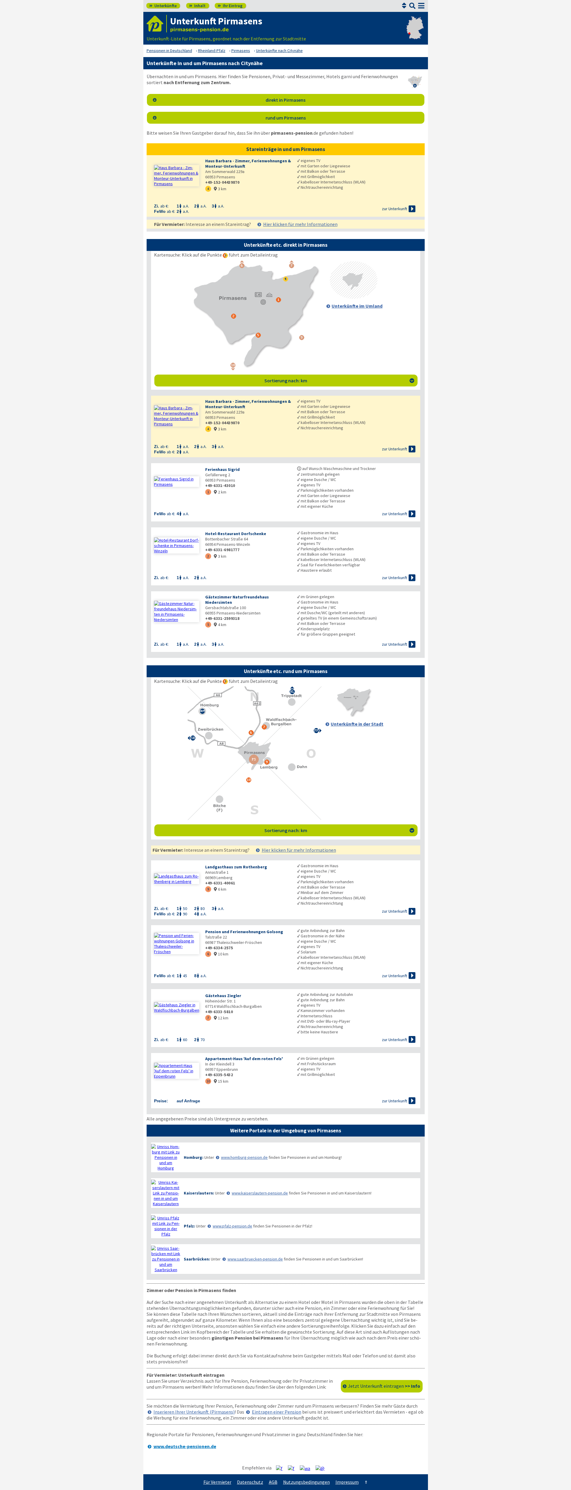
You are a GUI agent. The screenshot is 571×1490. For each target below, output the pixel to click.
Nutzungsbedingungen (306, 1482)
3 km (220, 188)
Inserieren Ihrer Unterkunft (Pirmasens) (194, 1412)
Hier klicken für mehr (300, 224)
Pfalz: (189, 1226)
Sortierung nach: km (339, 380)
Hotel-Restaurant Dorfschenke (235, 533)
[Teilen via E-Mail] (322, 1468)
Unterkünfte (163, 5)
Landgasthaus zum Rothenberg (236, 867)
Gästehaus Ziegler (223, 995)
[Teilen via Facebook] (281, 1468)
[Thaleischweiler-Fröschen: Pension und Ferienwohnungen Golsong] (176, 943)
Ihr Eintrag (230, 5)
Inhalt (197, 5)
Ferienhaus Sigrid (222, 469)
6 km (220, 889)
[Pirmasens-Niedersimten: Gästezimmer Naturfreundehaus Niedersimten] (176, 611)
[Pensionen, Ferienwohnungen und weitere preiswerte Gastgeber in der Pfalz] (166, 1226)
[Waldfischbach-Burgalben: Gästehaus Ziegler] (176, 1007)
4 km (220, 624)
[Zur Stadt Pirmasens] (353, 715)
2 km (220, 492)
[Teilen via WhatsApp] (307, 1468)
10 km (221, 954)
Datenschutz (250, 1482)
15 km (221, 1081)
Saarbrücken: (197, 1259)
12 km (221, 1018)
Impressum (347, 1482)
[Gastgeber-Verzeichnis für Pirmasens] (157, 23)
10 (208, 1081)
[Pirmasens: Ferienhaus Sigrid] (176, 481)
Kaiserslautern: (199, 1193)
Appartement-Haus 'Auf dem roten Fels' (244, 1058)
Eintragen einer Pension (276, 1412)
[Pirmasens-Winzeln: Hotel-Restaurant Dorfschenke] (176, 545)
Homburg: (193, 1157)
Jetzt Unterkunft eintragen (384, 1386)
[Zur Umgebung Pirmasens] (353, 297)
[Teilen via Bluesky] (293, 1468)
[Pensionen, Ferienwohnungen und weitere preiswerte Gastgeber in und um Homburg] (166, 1157)
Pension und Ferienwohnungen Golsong (244, 931)
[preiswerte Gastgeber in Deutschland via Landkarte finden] (415, 32)
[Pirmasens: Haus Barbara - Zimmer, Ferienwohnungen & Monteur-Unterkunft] (176, 175)
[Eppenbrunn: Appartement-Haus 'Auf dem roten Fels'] (176, 1071)
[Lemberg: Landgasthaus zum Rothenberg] (176, 878)
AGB (273, 1482)
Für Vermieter (217, 1482)
